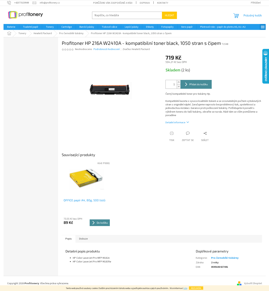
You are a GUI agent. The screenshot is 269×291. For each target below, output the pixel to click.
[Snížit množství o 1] (178, 86)
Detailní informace (175, 122)
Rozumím (196, 288)
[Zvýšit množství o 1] (178, 82)
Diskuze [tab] (83, 239)
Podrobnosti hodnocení (107, 49)
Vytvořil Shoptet (253, 283)
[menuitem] (11, 27)
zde (185, 288)
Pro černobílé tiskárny (224, 258)
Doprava (145, 3)
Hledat (169, 15)
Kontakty (162, 3)
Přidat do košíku (198, 84)
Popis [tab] (68, 239)
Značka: (136, 49)
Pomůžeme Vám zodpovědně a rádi (112, 3)
